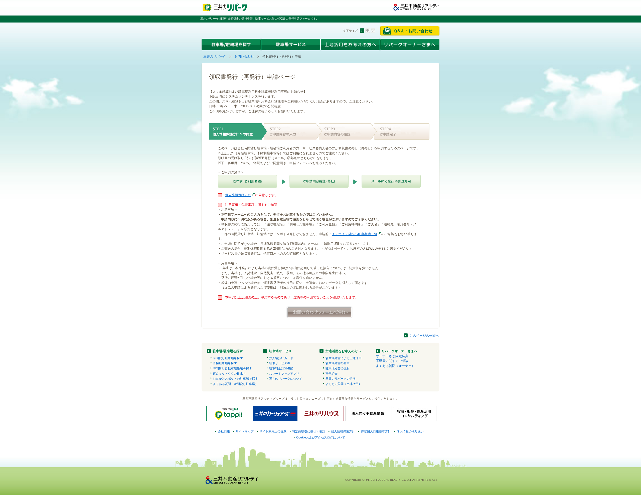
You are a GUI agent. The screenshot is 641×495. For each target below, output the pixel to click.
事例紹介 (332, 373)
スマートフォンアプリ (284, 373)
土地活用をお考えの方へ (343, 351)
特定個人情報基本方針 (376, 431)
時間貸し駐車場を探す (228, 358)
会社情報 (224, 431)
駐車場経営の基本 (338, 363)
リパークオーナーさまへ (399, 351)
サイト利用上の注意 (272, 431)
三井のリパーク (214, 56)
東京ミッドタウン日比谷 (229, 373)
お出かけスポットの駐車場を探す (235, 378)
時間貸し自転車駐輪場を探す (232, 368)
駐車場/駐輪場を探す (228, 351)
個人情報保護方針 (238, 195)
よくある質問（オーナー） (395, 366)
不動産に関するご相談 (392, 361)
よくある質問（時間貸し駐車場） (235, 384)
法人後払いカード (281, 358)
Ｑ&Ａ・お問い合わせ (413, 31)
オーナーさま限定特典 (392, 356)
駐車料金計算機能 (281, 368)
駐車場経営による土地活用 (344, 358)
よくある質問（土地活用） (344, 384)
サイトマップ (245, 431)
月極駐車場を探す (225, 363)
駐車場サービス (280, 351)
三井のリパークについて (285, 378)
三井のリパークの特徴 (341, 378)
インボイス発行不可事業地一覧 (354, 234)
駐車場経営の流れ (338, 368)
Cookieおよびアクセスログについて (320, 437)
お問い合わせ (244, 56)
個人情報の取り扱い (410, 431)
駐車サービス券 (279, 363)
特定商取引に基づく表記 (308, 431)
